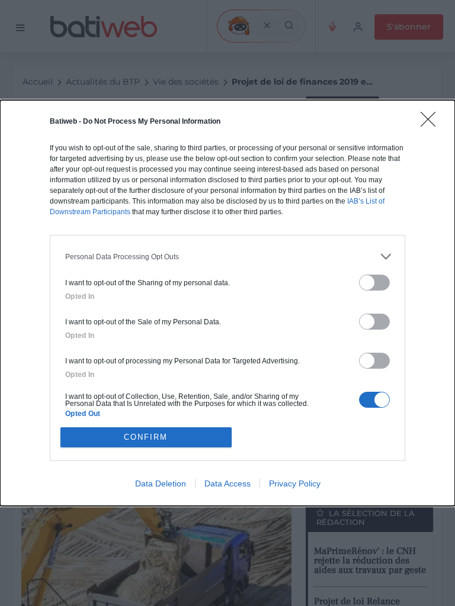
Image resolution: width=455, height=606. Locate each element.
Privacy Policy (295, 483)
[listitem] (227, 256)
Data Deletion (160, 483)
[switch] (374, 283)
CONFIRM (146, 437)
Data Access (227, 483)
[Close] (432, 123)
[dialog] (227, 302)
